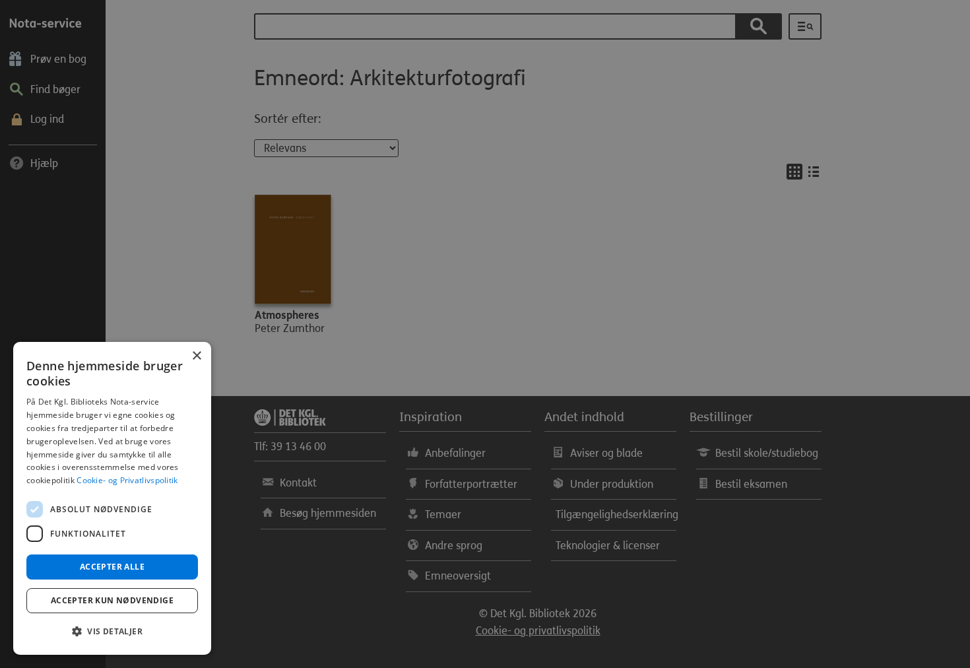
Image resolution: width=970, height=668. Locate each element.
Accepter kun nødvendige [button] (112, 600)
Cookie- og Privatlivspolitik (127, 480)
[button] (112, 632)
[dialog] (112, 498)
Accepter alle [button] (112, 566)
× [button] (196, 356)
